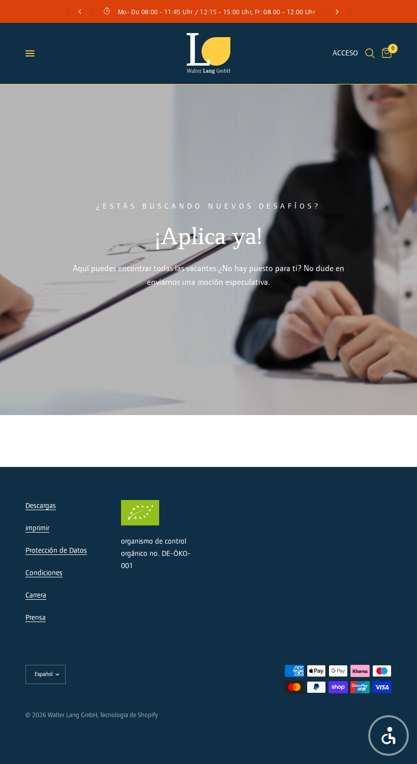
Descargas (40, 506)
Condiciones (44, 573)
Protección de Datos (56, 550)
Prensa (35, 618)
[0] (385, 53)
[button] (388, 735)
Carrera (35, 595)
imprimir (37, 528)
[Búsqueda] (370, 53)
